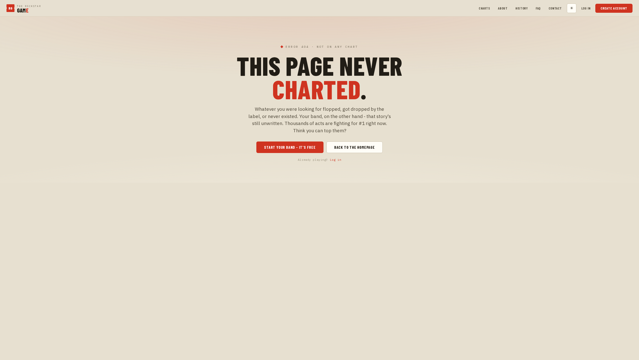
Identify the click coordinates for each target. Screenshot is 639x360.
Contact (555, 8)
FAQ (538, 8)
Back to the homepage (354, 147)
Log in (585, 8)
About (502, 8)
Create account (614, 8)
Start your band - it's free (290, 147)
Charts (484, 8)
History (521, 8)
